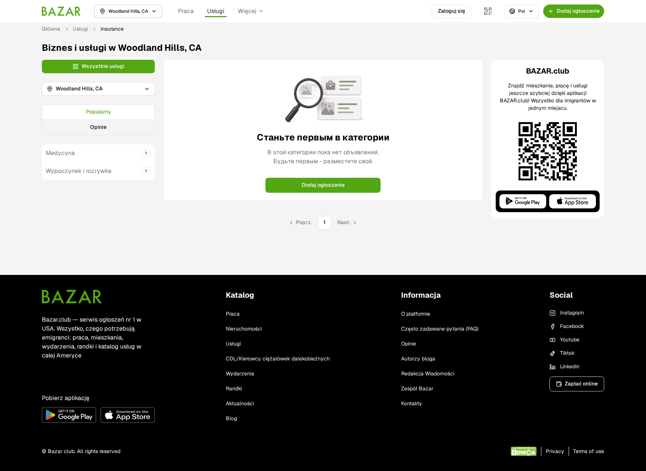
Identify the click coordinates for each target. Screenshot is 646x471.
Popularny (98, 111)
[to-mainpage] (72, 296)
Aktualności (240, 403)
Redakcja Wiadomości (427, 373)
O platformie (415, 313)
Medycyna (60, 153)
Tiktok (567, 353)
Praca (186, 11)
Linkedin (569, 366)
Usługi (215, 11)
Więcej (247, 11)
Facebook (572, 326)
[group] (98, 120)
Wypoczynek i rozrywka (78, 171)
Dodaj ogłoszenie (323, 185)
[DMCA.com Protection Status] (523, 451)
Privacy (555, 451)
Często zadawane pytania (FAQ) (440, 328)
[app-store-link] (128, 415)
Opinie (98, 127)
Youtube (569, 339)
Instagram (572, 312)
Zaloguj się (451, 10)
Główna (51, 28)
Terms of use (588, 451)
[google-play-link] (69, 415)
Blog (231, 418)
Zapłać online (581, 383)
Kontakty (411, 403)
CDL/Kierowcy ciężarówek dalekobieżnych (278, 358)
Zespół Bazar (417, 388)
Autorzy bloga (418, 358)
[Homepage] (61, 11)
